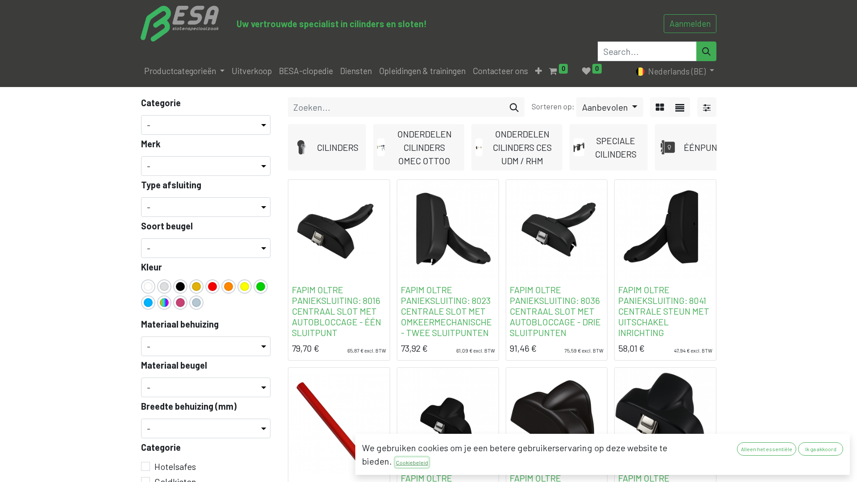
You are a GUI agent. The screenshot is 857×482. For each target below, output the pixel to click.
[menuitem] (251, 71)
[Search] (706, 51)
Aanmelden (690, 23)
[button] (538, 71)
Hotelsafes (175, 466)
